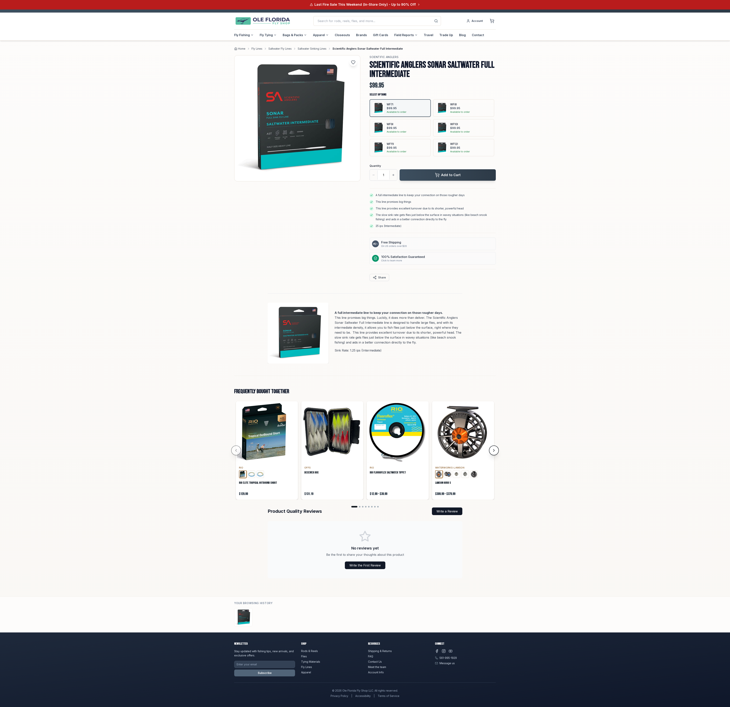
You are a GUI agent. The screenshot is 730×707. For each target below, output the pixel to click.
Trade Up (446, 35)
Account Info (376, 672)
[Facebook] (437, 651)
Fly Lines (257, 48)
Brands (361, 35)
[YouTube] (450, 651)
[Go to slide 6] (372, 506)
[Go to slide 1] (354, 506)
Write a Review (447, 511)
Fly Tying (266, 35)
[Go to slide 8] (378, 506)
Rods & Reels (309, 651)
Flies (304, 656)
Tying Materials (310, 661)
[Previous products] (236, 450)
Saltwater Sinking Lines (312, 48)
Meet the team (377, 667)
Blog (462, 35)
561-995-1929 (448, 657)
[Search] (436, 20)
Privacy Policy (339, 695)
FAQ (370, 656)
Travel (428, 35)
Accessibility (363, 695)
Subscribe (265, 672)
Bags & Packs (293, 35)
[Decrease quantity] (373, 175)
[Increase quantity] (393, 175)
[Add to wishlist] (353, 62)
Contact (478, 35)
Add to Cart (451, 175)
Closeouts (342, 35)
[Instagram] (444, 651)
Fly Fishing (242, 35)
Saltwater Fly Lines (280, 48)
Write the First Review (365, 565)
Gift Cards (380, 35)
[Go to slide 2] (359, 506)
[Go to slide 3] (362, 506)
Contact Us (375, 661)
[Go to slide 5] (369, 506)
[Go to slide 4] (366, 506)
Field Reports (404, 35)
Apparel (319, 35)
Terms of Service (388, 695)
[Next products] (494, 450)
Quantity (375, 165)
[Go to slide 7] (375, 506)
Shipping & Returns (380, 651)
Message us (447, 663)
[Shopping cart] (492, 21)
